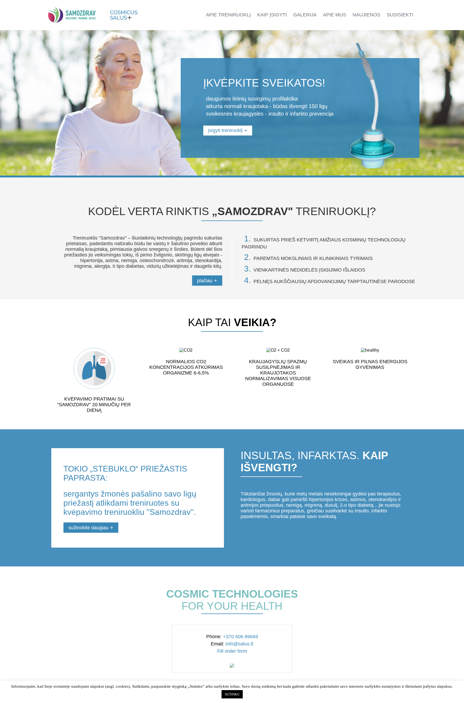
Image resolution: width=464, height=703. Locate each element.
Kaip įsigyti (272, 14)
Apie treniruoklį (228, 14)
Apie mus (334, 14)
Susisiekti (400, 14)
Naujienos (366, 14)
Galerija (305, 14)
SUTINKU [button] (232, 694)
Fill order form (232, 651)
